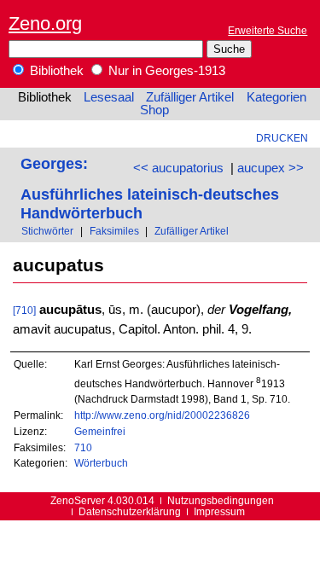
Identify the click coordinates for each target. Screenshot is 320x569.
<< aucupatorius (178, 168)
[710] (24, 310)
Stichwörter (47, 230)
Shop (154, 110)
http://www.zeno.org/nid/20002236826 (162, 415)
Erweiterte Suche (267, 30)
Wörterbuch (101, 462)
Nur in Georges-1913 (165, 71)
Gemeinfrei (99, 431)
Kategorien (276, 97)
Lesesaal (109, 97)
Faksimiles (114, 230)
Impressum (219, 511)
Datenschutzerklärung (130, 511)
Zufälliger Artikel (190, 97)
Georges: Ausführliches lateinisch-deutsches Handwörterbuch (149, 188)
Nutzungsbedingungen (220, 500)
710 (83, 447)
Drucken (282, 137)
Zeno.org (45, 23)
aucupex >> (270, 168)
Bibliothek (55, 71)
